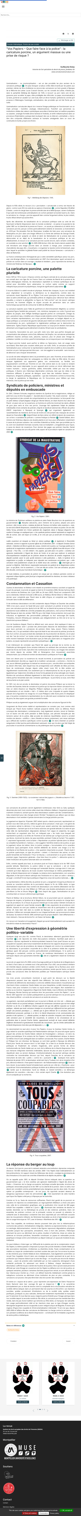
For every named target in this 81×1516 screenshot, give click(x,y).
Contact (5, 1503)
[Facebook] (63, 33)
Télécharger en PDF (67, 40)
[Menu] (3, 7)
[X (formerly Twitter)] (68, 33)
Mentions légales (8, 1507)
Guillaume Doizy (13, 1330)
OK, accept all (67, 1510)
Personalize (44, 1513)
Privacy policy (54, 1513)
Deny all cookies (30, 1513)
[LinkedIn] (73, 33)
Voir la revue (23, 1402)
